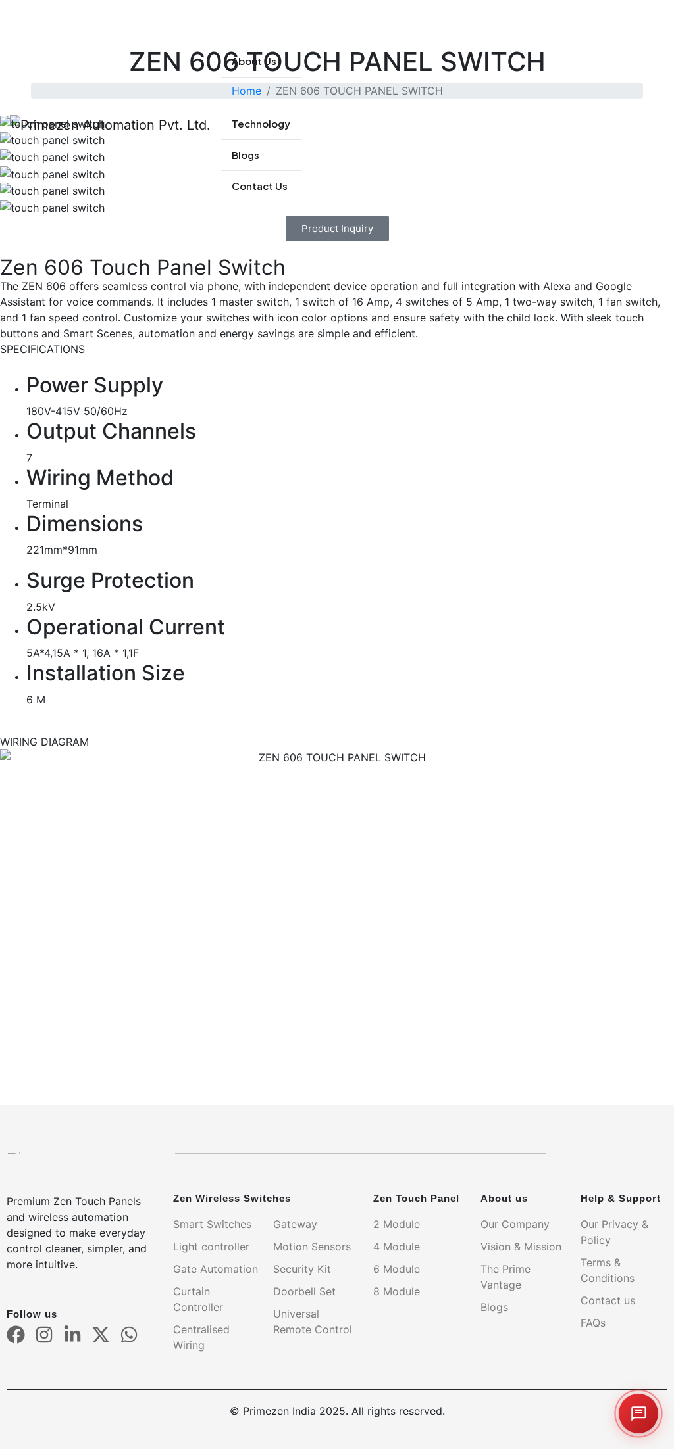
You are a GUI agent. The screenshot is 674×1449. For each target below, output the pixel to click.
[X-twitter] (100, 1334)
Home (246, 90)
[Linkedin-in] (72, 1334)
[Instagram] (44, 1334)
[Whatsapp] (129, 1334)
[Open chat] (638, 1413)
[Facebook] (16, 1334)
